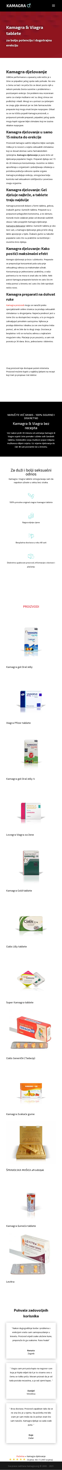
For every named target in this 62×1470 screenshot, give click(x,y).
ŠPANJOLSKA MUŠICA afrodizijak (25, 1169)
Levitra (10, 1281)
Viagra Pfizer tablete (18, 722)
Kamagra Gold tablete (19, 890)
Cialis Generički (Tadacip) (20, 1058)
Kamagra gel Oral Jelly (19, 666)
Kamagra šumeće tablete (21, 1225)
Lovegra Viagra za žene (20, 834)
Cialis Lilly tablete (16, 946)
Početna (20, 1456)
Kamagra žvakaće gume (20, 1114)
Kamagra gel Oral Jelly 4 (20, 778)
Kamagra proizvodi (15, 305)
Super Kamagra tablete (19, 1002)
